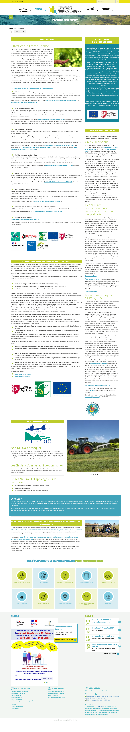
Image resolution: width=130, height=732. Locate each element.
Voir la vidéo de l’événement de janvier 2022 (97, 385)
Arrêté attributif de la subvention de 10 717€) (24, 102)
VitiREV (92, 390)
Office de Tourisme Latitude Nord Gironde (98, 671)
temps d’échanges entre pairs (98, 363)
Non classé (58, 634)
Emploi (94, 630)
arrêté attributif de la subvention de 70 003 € (51, 119)
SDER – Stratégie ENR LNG (22, 376)
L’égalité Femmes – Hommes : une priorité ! (65, 628)
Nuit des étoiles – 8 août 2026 (103, 636)
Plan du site (15, 688)
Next (122, 446)
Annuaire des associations (56, 673)
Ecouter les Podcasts (91, 276)
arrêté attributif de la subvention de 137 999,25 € (58, 145)
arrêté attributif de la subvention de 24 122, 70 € (59, 165)
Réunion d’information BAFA (103, 628)
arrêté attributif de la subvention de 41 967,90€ (58, 182)
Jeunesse (100, 630)
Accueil (11, 28)
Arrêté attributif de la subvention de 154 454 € (36, 147)
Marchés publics (53, 675)
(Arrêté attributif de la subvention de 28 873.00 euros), (61, 100)
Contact (21, 1)
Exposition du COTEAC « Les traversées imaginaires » (102, 621)
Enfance (101, 648)
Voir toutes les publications (56, 677)
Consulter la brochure (91, 291)
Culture (106, 638)
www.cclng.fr (98, 687)
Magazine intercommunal (56, 671)
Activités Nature (97, 638)
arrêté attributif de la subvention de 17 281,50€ (48, 211)
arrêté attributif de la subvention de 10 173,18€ (47, 201)
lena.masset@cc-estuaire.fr (92, 397)
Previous (64, 446)
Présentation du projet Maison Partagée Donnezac (25, 219)
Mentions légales (17, 686)
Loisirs (112, 638)
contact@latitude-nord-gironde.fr (24, 681)
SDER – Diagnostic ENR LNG (23, 374)
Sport (94, 650)
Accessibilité (15, 1)
